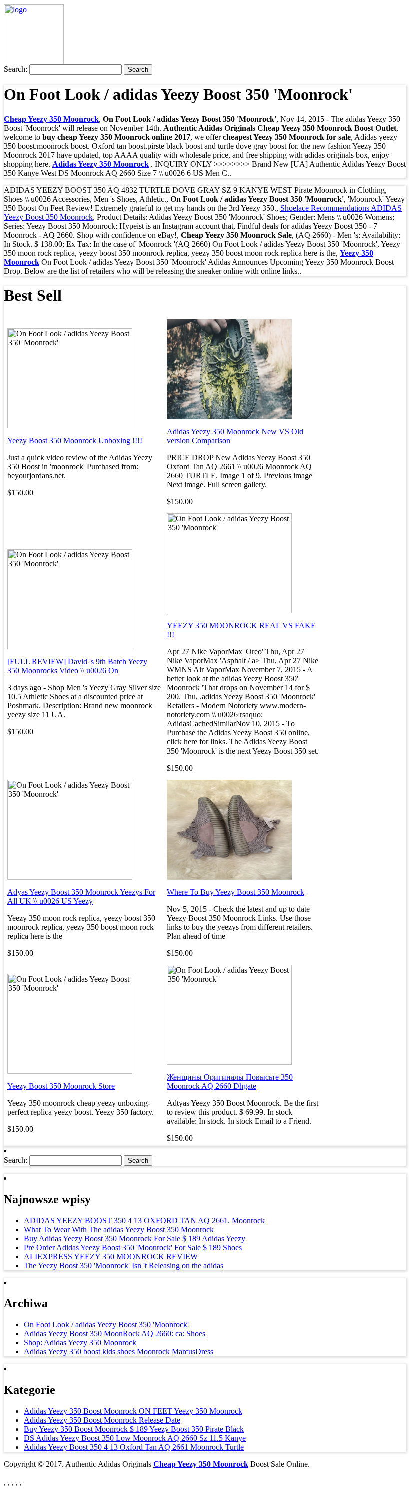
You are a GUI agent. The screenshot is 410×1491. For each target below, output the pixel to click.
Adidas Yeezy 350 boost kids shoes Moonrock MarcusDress (119, 1351)
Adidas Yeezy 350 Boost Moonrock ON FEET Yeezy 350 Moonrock (133, 1411)
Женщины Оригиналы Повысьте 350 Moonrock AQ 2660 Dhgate (230, 1081)
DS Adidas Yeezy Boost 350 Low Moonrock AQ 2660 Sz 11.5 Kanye (135, 1438)
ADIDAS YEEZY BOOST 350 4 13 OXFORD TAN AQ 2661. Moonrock (144, 1220)
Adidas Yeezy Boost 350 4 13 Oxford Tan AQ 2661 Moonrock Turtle (134, 1447)
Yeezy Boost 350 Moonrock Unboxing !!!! (75, 440)
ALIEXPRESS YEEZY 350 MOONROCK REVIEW (111, 1256)
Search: (16, 69)
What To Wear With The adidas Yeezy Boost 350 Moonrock (119, 1229)
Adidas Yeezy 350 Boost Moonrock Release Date (102, 1420)
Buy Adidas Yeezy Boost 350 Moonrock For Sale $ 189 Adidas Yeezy (135, 1238)
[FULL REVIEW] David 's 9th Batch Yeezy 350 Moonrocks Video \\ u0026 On (78, 666)
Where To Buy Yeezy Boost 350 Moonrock (235, 892)
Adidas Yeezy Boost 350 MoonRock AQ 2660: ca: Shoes (115, 1333)
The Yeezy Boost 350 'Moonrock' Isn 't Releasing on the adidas (124, 1265)
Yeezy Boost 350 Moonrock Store (61, 1086)
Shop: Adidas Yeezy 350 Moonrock (80, 1342)
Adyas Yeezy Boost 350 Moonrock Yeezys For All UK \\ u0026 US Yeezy (82, 896)
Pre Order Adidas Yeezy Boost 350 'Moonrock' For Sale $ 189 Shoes (133, 1247)
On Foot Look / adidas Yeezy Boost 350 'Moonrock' (106, 1324)
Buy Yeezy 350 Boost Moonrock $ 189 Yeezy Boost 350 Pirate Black (134, 1429)
